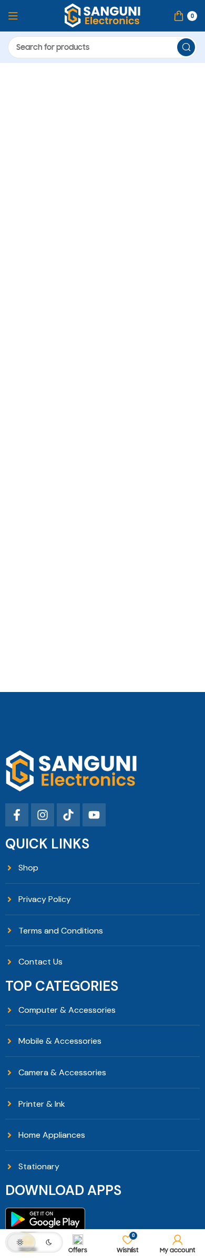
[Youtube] (94, 814)
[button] (34, 1242)
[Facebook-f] (16, 814)
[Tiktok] (68, 814)
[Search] (186, 47)
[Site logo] (102, 15)
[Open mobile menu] (13, 15)
